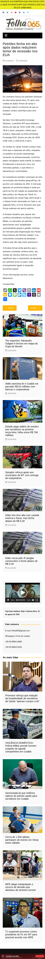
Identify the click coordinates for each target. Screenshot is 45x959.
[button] (22, 592)
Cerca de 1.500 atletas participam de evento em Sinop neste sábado (21, 840)
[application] (22, 592)
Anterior (11, 308)
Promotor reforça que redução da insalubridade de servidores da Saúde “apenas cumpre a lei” (22, 698)
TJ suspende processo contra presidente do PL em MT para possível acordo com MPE (21, 934)
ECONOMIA (22, 61)
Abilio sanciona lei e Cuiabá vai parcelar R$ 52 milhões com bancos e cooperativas (21, 386)
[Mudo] (33, 600)
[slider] (20, 600)
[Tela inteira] (37, 600)
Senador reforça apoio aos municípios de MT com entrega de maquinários (21, 475)
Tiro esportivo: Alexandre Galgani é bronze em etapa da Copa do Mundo (21, 343)
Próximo (33, 308)
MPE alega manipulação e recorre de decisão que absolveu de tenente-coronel (20, 887)
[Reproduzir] (8, 600)
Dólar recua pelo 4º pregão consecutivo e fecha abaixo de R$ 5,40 (21, 561)
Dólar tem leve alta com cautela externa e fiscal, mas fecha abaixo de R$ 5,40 (22, 518)
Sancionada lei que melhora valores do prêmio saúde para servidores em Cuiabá (21, 796)
